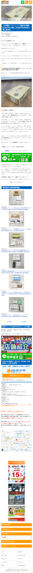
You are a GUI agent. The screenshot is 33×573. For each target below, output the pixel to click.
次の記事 (23, 321)
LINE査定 (23, 2)
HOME (2, 551)
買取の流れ (3, 558)
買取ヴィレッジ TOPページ (16, 182)
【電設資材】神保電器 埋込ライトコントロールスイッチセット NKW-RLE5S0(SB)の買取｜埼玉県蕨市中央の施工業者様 (16, 263)
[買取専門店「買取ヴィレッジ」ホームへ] (5, 3)
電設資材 (8, 34)
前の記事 (9, 321)
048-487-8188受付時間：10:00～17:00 (26, 2)
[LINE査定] (16, 161)
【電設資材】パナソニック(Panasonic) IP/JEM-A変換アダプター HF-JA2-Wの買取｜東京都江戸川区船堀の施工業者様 (16, 200)
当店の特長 (20, 551)
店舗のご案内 (4, 555)
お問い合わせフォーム (16, 375)
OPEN (30, 2)
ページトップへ (30, 570)
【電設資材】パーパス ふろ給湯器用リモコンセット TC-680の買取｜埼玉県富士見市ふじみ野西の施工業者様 (16, 221)
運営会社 (3, 565)
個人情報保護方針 (21, 565)
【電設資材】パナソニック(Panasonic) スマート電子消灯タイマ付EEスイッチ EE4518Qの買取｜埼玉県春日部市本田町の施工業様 (16, 285)
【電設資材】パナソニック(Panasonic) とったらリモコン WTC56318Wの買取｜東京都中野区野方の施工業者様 (16, 307)
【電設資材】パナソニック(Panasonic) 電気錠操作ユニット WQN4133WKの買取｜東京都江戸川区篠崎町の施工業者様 (16, 242)
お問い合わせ (20, 562)
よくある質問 (4, 562)
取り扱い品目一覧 (21, 555)
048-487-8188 (16, 371)
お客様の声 (20, 558)
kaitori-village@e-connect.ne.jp (9, 403)
